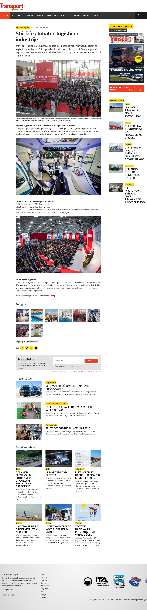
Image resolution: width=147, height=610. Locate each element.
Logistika (66, 15)
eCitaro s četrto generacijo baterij (133, 173)
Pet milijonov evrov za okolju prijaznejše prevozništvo (135, 195)
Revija (86, 15)
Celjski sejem (20, 342)
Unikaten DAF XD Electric (56, 473)
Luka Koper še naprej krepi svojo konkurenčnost (87, 475)
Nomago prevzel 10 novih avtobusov (133, 112)
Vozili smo (17, 15)
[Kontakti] (4, 595)
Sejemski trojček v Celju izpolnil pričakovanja (67, 387)
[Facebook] (9, 595)
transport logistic (32, 342)
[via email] (36, 348)
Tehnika (29, 15)
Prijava (91, 360)
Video (77, 15)
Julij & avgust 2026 (118, 30)
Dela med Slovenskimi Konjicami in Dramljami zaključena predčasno (24, 479)
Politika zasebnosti (129, 600)
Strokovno (52, 15)
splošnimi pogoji (76, 366)
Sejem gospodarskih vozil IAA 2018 (67, 428)
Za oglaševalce (7, 590)
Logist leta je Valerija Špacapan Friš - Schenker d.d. (70, 408)
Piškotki (118, 600)
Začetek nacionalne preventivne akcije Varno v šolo (87, 530)
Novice (5, 15)
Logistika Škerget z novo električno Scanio (58, 529)
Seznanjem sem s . (69, 366)
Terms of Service (91, 372)
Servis (40, 15)
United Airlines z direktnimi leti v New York (27, 529)
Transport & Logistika (121, 26)
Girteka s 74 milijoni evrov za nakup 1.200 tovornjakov (134, 153)
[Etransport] (12, 7)
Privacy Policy (78, 372)
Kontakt (96, 15)
